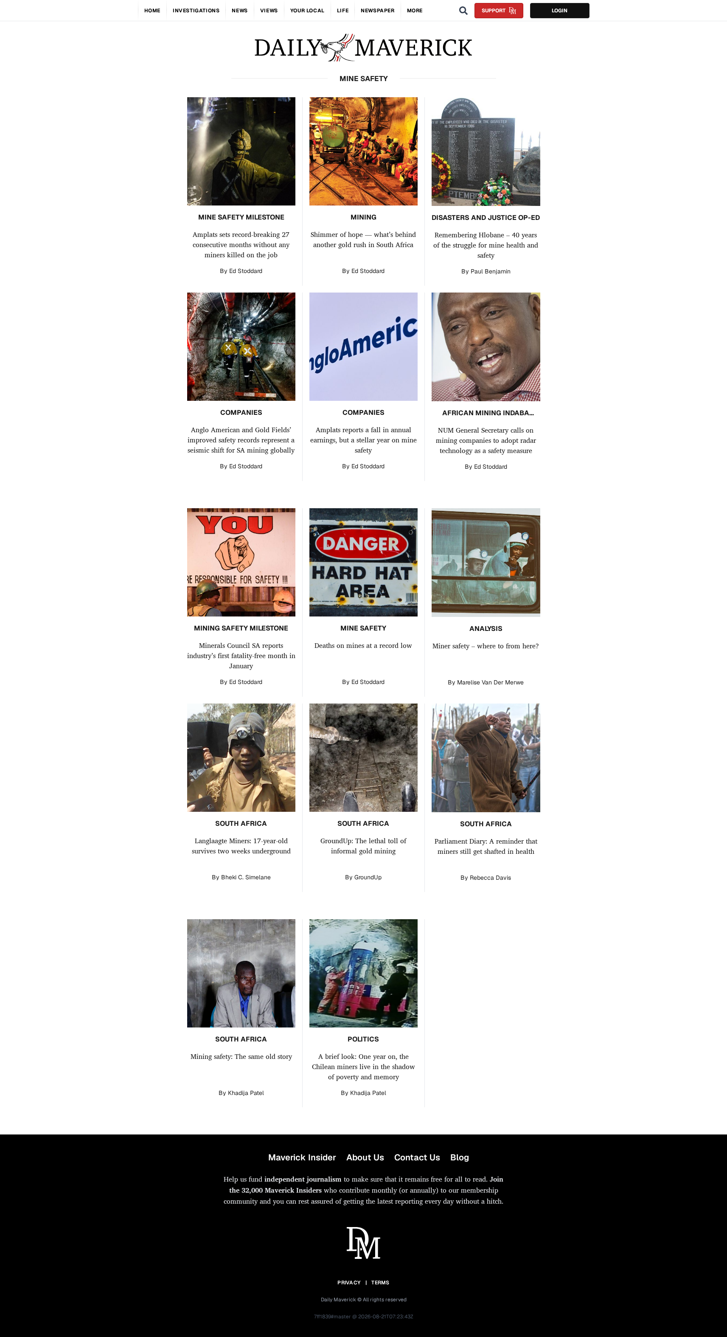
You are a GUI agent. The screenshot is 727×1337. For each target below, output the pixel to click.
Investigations (196, 10)
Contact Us (417, 1157)
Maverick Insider (302, 1157)
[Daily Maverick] (363, 47)
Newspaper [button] (377, 10)
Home (152, 10)
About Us (365, 1157)
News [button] (239, 10)
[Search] (463, 10)
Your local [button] (307, 10)
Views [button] (269, 10)
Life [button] (342, 10)
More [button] (415, 10)
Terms (380, 1282)
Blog (459, 1157)
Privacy (348, 1282)
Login (559, 10)
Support (493, 10)
